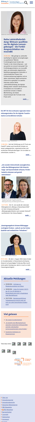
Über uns (5, 397)
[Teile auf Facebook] (19, 344)
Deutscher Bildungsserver (9, 405)
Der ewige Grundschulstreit (14, 320)
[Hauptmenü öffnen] (31, 2)
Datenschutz (6, 417)
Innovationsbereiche (8, 402)
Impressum (5, 419)
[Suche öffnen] (26, 2)
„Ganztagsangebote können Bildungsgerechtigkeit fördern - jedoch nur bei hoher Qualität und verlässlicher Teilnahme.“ (15, 228)
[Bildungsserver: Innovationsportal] (22, 363)
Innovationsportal (7, 400)
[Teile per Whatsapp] (30, 344)
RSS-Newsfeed (8, 409)
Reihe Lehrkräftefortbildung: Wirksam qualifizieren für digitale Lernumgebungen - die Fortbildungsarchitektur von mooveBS (16, 45)
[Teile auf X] (24, 344)
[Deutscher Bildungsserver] (22, 359)
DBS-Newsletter (7, 407)
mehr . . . (25, 99)
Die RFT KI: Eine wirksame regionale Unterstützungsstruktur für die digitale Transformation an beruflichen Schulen (16, 113)
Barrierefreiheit (6, 412)
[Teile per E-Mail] (9, 351)
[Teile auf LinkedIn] (3, 351)
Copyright (5, 414)
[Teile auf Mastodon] (13, 344)
